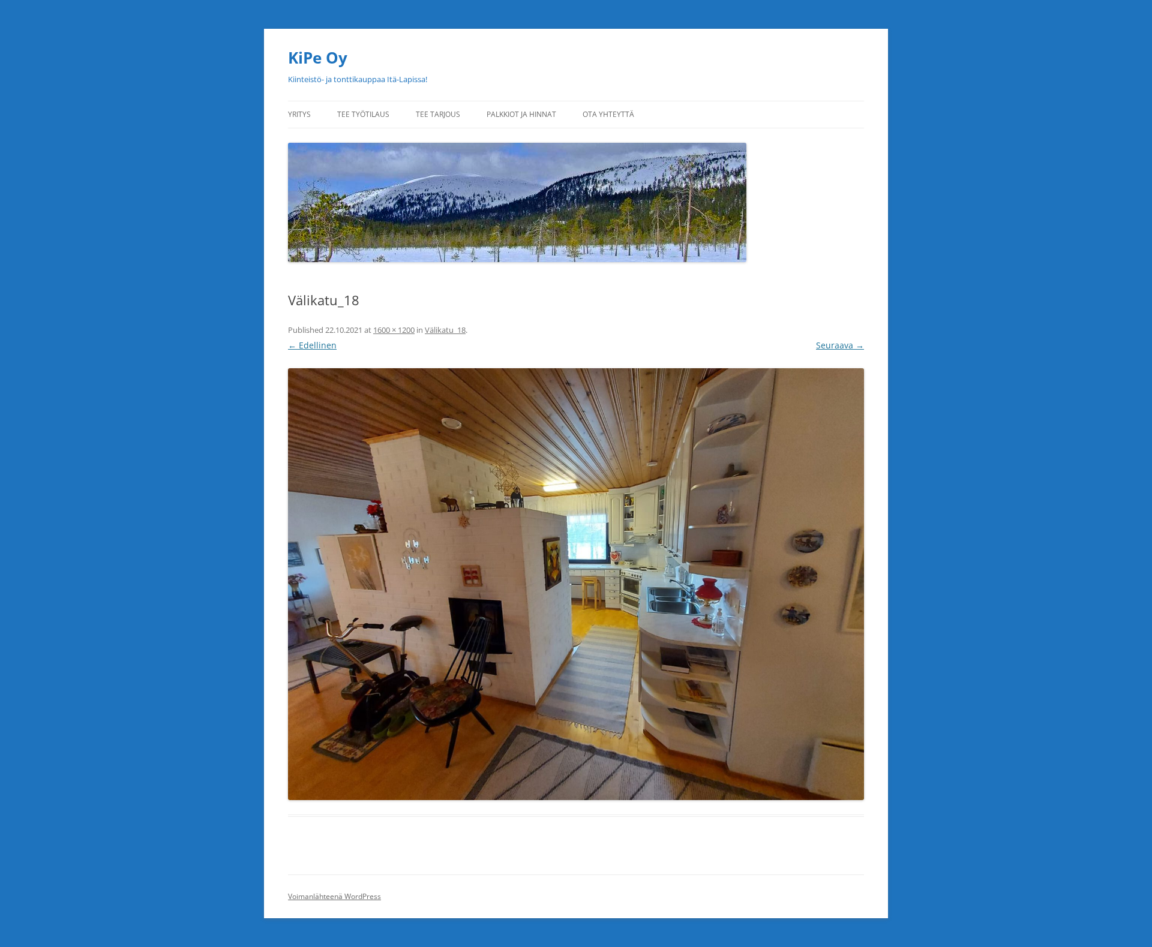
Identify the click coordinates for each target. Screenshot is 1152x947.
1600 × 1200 (394, 329)
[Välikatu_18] (576, 584)
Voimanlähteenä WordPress (334, 896)
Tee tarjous (438, 114)
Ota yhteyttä (608, 114)
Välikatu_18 (445, 329)
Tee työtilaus (363, 114)
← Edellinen (312, 345)
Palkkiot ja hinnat (521, 114)
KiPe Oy (317, 57)
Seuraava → (840, 345)
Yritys (299, 114)
